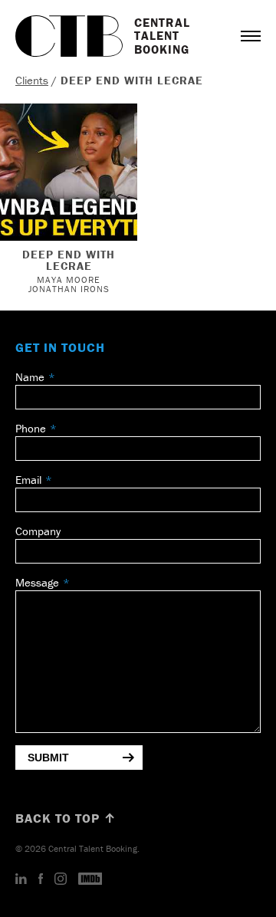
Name (29, 377)
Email (28, 479)
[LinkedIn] (21, 879)
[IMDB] (90, 879)
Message (37, 582)
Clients (31, 80)
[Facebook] (40, 879)
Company (38, 531)
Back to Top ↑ (66, 818)
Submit (48, 757)
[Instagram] (60, 879)
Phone (30, 428)
